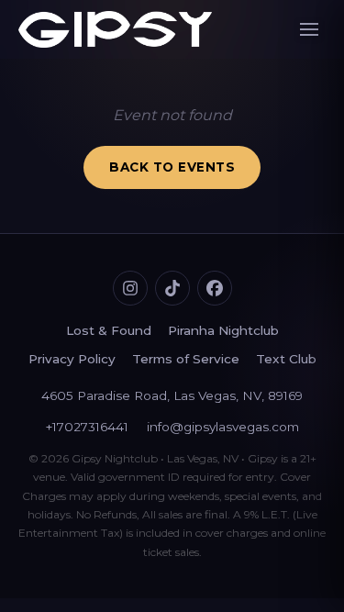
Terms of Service (185, 358)
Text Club (286, 358)
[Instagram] (130, 288)
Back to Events (172, 167)
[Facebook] (214, 288)
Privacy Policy (72, 358)
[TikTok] (172, 288)
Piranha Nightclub (223, 330)
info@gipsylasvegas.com (223, 426)
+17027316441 (87, 426)
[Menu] (309, 29)
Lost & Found (108, 330)
